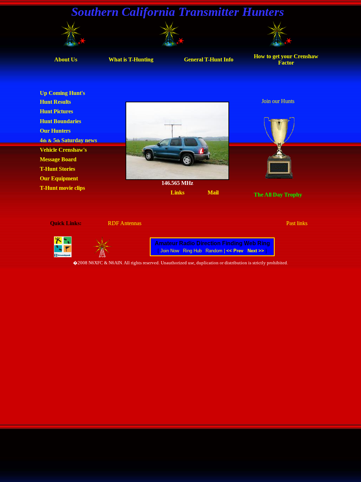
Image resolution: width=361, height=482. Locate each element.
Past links (296, 223)
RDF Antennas (124, 223)
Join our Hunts (278, 101)
